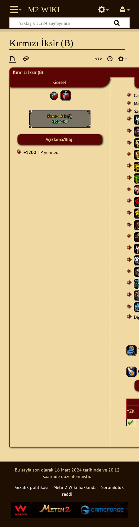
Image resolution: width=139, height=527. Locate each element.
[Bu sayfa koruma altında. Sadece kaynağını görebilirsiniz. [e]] (98, 59)
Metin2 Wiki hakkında (75, 487)
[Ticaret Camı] (131, 350)
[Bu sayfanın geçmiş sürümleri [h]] (110, 59)
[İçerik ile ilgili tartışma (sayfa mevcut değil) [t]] (26, 59)
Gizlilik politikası (31, 487)
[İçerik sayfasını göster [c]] (12, 59)
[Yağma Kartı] (131, 371)
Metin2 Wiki (44, 10)
